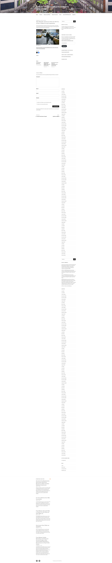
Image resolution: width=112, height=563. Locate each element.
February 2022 (64, 156)
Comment (38, 76)
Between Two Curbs (55, 14)
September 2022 (64, 145)
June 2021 (63, 168)
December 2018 (64, 215)
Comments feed (64, 468)
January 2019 (63, 214)
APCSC (45, 20)
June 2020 (63, 186)
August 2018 (63, 222)
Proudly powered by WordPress (57, 560)
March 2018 (63, 230)
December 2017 (64, 235)
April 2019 (63, 209)
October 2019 (63, 199)
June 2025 (63, 102)
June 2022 (63, 150)
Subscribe (73, 14)
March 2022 (63, 155)
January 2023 (63, 138)
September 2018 (64, 220)
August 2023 (63, 130)
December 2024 (64, 109)
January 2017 (63, 253)
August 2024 (63, 114)
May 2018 (63, 227)
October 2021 (63, 163)
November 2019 (64, 197)
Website (37, 97)
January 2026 (63, 94)
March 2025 (63, 104)
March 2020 (63, 191)
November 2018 (64, 217)
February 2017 (64, 451)
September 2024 (64, 112)
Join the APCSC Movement (67, 14)
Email (37, 93)
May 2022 (63, 151)
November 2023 (64, 125)
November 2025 (64, 97)
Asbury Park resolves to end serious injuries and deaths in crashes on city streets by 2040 (68, 267)
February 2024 (64, 120)
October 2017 (63, 238)
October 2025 (64, 99)
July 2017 (63, 243)
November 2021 (64, 161)
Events (60, 14)
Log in (62, 465)
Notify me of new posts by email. (42, 104)
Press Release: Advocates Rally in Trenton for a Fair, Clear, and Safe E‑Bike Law (43, 512)
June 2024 (63, 115)
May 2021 (63, 369)
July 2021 (63, 166)
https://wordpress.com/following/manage (67, 40)
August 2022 (63, 346)
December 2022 (64, 140)
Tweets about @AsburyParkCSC (66, 56)
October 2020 (64, 181)
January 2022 (63, 158)
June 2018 (63, 225)
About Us (41, 14)
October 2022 (63, 143)
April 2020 (63, 189)
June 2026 (63, 92)
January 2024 (63, 122)
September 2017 (64, 240)
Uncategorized (64, 460)
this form (67, 27)
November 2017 (64, 237)
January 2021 (63, 176)
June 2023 (63, 132)
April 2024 (63, 117)
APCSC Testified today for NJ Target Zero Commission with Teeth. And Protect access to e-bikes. (69, 283)
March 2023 (63, 135)
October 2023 (64, 127)
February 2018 (64, 232)
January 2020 (63, 194)
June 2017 (63, 245)
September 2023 (64, 128)
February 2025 (64, 305)
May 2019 (63, 207)
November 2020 (64, 179)
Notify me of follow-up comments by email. (44, 102)
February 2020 (64, 392)
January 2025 (63, 107)
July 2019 (63, 204)
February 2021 (64, 174)
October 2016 (63, 255)
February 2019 (64, 212)
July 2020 (63, 184)
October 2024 (64, 110)
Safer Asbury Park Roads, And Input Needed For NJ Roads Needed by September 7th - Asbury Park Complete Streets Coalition (69, 265)
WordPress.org (64, 470)
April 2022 (63, 153)
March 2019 (63, 410)
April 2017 (63, 248)
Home (37, 14)
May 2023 (63, 133)
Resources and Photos (47, 14)
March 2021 (63, 173)
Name (37, 88)
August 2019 (63, 202)
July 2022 (63, 148)
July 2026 (63, 91)
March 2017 (63, 250)
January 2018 (63, 233)
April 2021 (63, 171)
